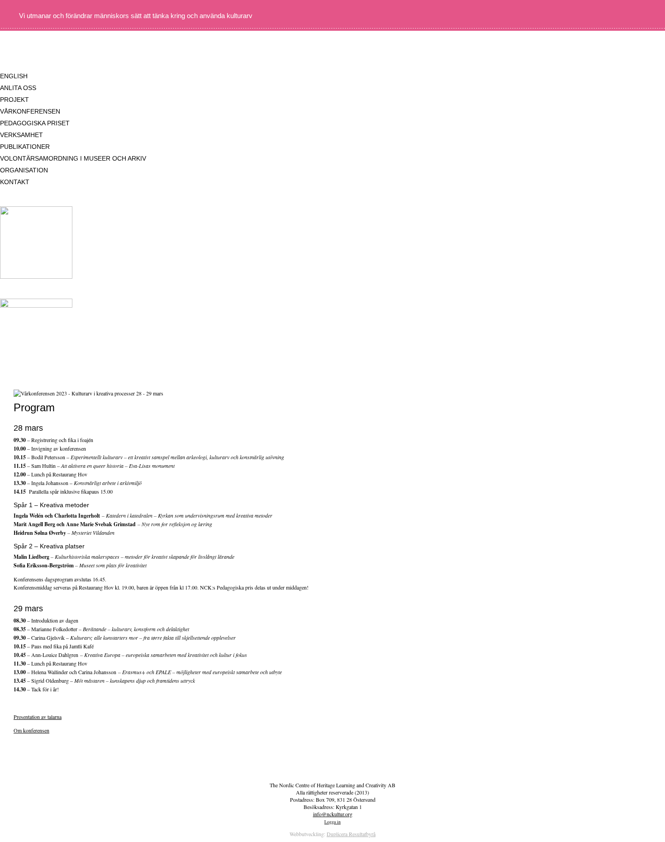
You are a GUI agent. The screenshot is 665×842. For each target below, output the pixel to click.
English (14, 76)
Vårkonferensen (30, 111)
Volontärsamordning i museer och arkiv (73, 158)
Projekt (14, 99)
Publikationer (25, 146)
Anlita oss (18, 87)
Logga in (332, 821)
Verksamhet (21, 134)
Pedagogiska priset (35, 123)
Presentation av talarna (38, 716)
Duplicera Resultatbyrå (351, 833)
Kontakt (14, 182)
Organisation (24, 170)
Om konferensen (31, 730)
